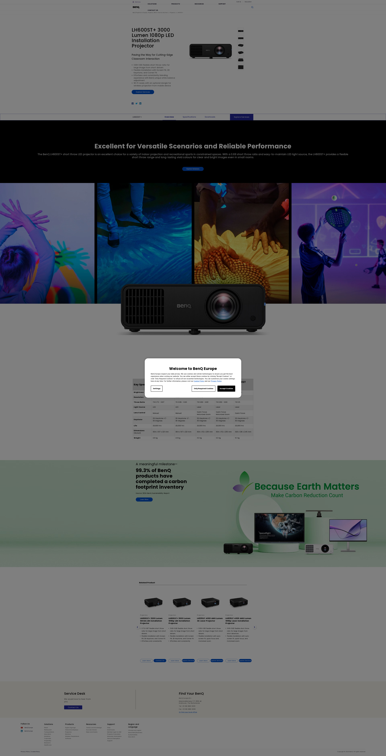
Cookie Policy (199, 381)
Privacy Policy (216, 381)
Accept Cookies (226, 388)
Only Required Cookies (203, 388)
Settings (156, 388)
